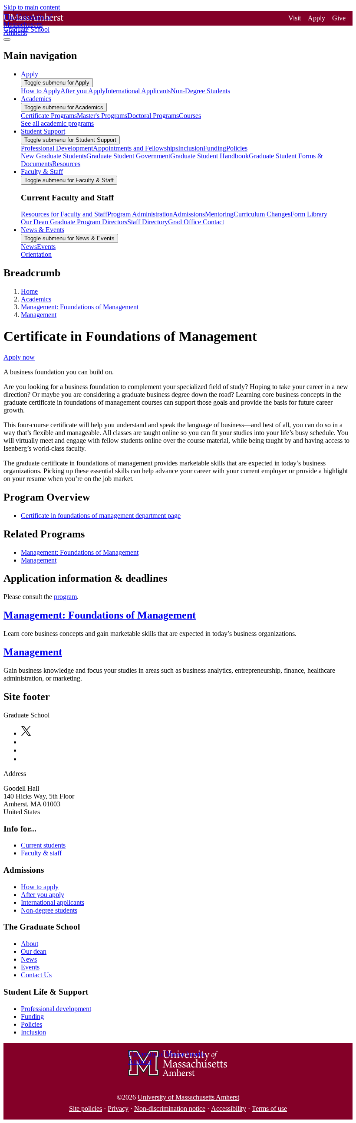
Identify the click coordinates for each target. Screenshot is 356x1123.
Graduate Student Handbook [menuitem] (209, 156)
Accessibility (228, 1108)
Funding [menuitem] (214, 148)
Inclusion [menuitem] (190, 148)
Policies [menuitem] (236, 148)
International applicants (52, 902)
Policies (31, 1024)
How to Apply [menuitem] (40, 91)
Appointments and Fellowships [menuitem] (135, 148)
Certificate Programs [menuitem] (49, 115)
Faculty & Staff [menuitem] (42, 171)
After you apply (42, 894)
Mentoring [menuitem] (219, 214)
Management (38, 314)
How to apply (40, 887)
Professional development (56, 1008)
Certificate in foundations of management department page (101, 515)
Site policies (85, 1108)
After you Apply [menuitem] (82, 91)
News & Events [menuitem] (42, 229)
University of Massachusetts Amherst (188, 1097)
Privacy (118, 1108)
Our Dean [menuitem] (34, 222)
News (29, 959)
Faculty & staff (41, 853)
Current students (43, 845)
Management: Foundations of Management (79, 307)
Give (339, 18)
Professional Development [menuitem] (57, 148)
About (29, 943)
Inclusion (33, 1032)
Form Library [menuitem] (308, 214)
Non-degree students (49, 910)
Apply (316, 18)
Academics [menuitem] (36, 98)
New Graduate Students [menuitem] (53, 156)
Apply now (19, 357)
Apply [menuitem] (29, 74)
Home (29, 291)
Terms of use (269, 1108)
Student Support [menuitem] (43, 131)
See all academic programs (57, 123)
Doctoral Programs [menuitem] (153, 115)
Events (30, 967)
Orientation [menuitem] (36, 254)
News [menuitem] (29, 246)
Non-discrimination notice (169, 1108)
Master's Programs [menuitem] (102, 115)
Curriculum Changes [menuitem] (262, 214)
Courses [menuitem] (190, 115)
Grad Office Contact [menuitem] (196, 222)
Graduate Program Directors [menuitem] (87, 222)
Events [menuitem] (46, 246)
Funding (32, 1016)
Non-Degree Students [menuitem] (200, 91)
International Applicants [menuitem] (138, 91)
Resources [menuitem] (66, 163)
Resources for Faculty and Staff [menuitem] (64, 214)
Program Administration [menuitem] (140, 214)
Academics (36, 299)
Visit (294, 18)
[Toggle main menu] (6, 39)
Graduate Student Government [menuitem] (128, 156)
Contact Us (36, 975)
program (65, 596)
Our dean (33, 951)
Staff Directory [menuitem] (147, 222)
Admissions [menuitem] (189, 214)
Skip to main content (31, 7)
